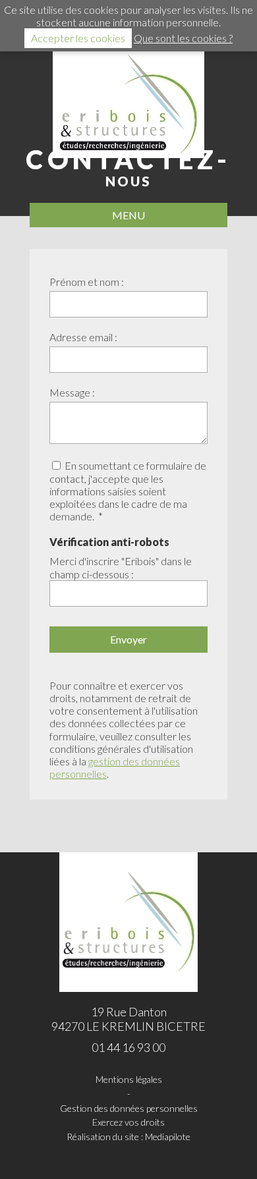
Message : (72, 392)
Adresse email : (83, 337)
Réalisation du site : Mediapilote (128, 1137)
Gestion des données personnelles (129, 1108)
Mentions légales (129, 1079)
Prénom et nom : (86, 281)
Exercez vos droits (128, 1122)
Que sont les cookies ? (183, 38)
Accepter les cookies (78, 38)
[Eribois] (128, 104)
